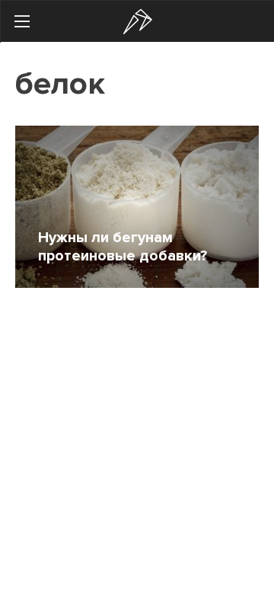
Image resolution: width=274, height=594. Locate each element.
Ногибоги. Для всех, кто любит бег (138, 21)
